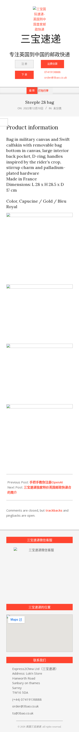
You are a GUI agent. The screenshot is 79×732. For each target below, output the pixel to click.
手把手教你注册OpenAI (46, 482)
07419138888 (52, 72)
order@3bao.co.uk (55, 77)
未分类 (57, 108)
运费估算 (52, 64)
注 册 (24, 64)
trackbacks (54, 510)
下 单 (24, 74)
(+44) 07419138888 (27, 699)
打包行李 (43, 91)
